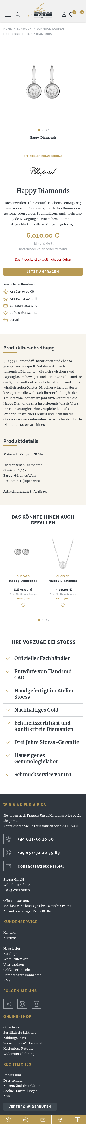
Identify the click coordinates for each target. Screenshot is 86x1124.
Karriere (9, 938)
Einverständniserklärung (22, 1086)
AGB (6, 1096)
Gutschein (11, 1027)
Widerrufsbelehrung (19, 1054)
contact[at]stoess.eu (41, 866)
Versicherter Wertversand (22, 1043)
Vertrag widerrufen (30, 1107)
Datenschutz (13, 1080)
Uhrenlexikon (13, 964)
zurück (15, 320)
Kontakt (9, 933)
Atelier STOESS (40, 10)
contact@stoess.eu (23, 305)
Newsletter (11, 948)
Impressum (12, 1075)
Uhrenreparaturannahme (22, 975)
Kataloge (10, 954)
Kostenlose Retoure (18, 1049)
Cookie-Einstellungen (20, 1091)
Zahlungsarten (14, 1038)
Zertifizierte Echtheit (19, 1033)
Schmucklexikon (15, 959)
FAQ (6, 980)
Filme (7, 943)
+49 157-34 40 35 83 (24, 298)
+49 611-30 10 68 (22, 291)
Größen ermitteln (16, 970)
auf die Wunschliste (24, 312)
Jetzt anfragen (43, 272)
